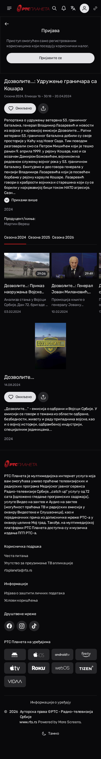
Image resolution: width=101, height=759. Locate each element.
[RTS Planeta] (33, 8)
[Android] (15, 654)
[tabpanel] (50, 281)
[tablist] (50, 240)
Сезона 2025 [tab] (39, 237)
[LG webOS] (62, 668)
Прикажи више (24, 200)
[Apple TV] (15, 668)
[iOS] (39, 654)
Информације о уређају (50, 702)
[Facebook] (9, 626)
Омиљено (24, 108)
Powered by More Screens (59, 722)
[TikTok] (34, 626)
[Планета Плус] (95, 8)
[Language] (73, 8)
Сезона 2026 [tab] (63, 237)
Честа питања (16, 556)
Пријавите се (50, 58)
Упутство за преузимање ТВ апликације (38, 563)
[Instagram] (22, 626)
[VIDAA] (15, 681)
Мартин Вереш (17, 224)
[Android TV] (62, 654)
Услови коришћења (21, 600)
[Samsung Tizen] (86, 668)
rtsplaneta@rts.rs (18, 570)
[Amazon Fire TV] (86, 654)
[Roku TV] (39, 668)
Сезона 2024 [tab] (15, 237)
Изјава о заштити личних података (34, 593)
